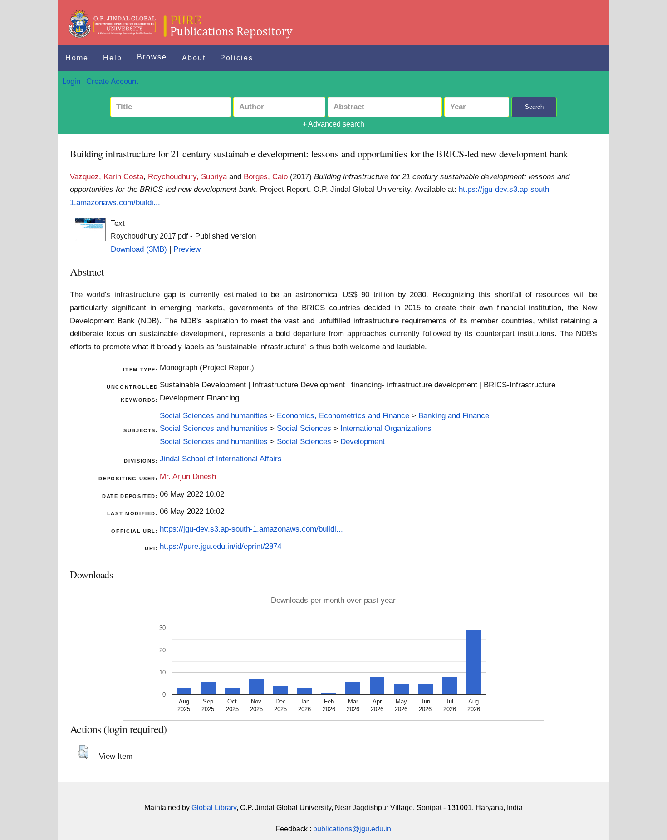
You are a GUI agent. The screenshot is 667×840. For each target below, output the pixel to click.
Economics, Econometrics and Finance (343, 415)
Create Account (112, 81)
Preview (187, 249)
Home (76, 58)
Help (112, 58)
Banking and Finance (453, 415)
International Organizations (386, 428)
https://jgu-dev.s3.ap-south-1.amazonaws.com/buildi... (251, 528)
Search (534, 106)
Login (71, 81)
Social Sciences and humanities (214, 415)
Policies (236, 58)
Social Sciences (304, 428)
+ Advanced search (333, 124)
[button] (83, 752)
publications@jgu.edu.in (352, 829)
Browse (152, 57)
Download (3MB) (139, 249)
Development (362, 441)
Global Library (213, 807)
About (194, 58)
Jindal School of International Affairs (221, 458)
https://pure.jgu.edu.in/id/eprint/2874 (220, 546)
